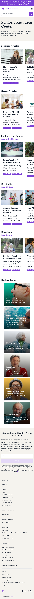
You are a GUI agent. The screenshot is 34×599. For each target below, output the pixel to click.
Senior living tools (6, 552)
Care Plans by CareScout (8, 547)
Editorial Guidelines (7, 502)
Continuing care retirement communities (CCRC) (14, 532)
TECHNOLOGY (16, 269)
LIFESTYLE (30, 221)
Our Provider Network (7, 557)
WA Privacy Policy (6, 580)
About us (4, 484)
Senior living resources (7, 549)
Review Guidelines (6, 500)
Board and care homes (8, 519)
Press (3, 492)
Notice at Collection (7, 577)
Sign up (17, 460)
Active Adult (5, 530)
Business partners (6, 505)
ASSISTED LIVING (17, 173)
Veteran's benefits (6, 563)
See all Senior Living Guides (10, 139)
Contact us (5, 487)
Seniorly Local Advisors (8, 560)
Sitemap (13, 596)
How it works (5, 555)
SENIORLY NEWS (16, 128)
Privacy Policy (5, 574)
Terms (3, 585)
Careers (4, 489)
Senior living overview (7, 538)
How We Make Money (7, 494)
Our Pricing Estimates (7, 497)
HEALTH (29, 269)
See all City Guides (7, 187)
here (28, 4)
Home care (5, 525)
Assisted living (5, 514)
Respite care (5, 527)
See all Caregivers (7, 235)
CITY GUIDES (7, 224)
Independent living (6, 517)
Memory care (5, 522)
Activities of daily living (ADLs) (9, 565)
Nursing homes (6, 535)
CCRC (28, 176)
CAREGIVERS (7, 128)
